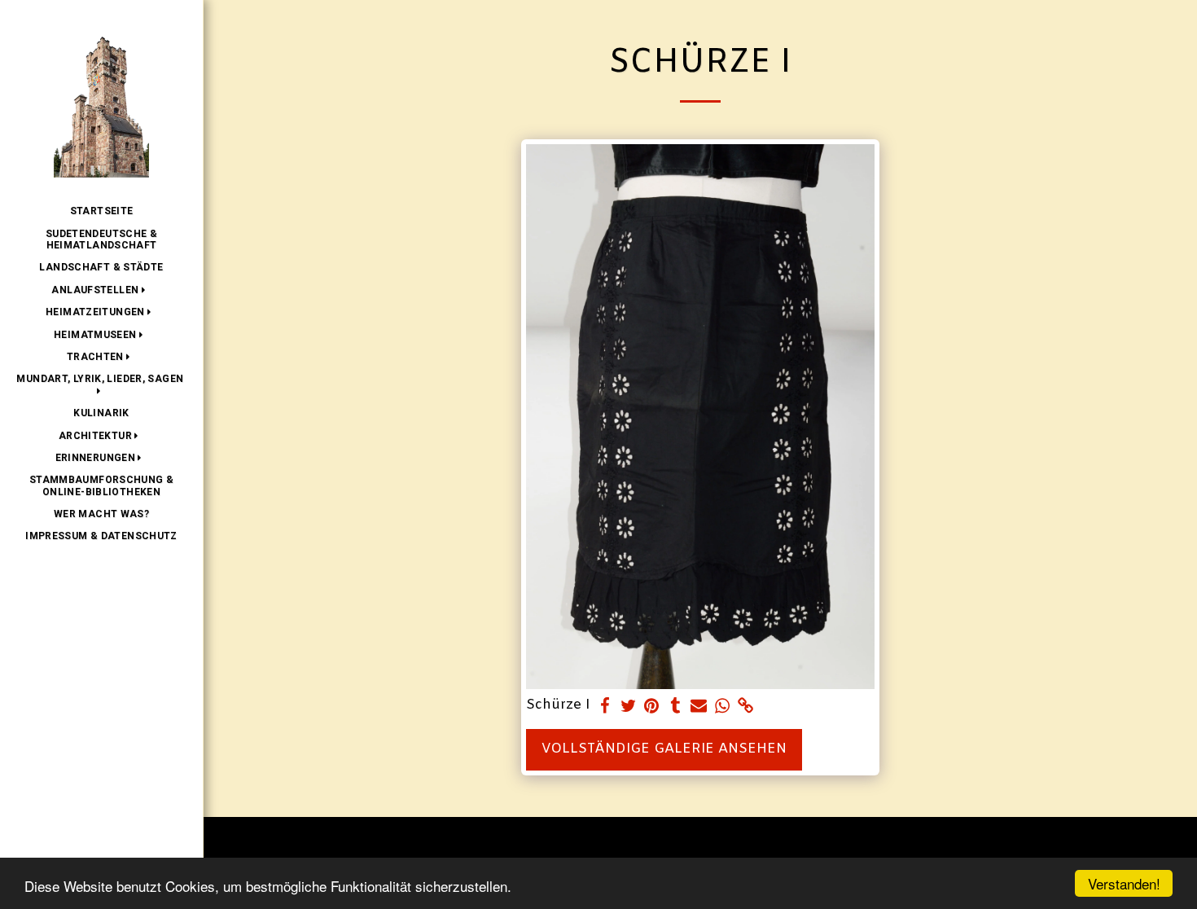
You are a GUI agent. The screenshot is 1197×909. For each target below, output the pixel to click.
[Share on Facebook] (604, 707)
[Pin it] (651, 707)
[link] (745, 707)
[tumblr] (675, 707)
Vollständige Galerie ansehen (664, 749)
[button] (101, 290)
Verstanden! (1124, 883)
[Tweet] (628, 707)
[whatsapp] (722, 707)
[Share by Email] (699, 707)
